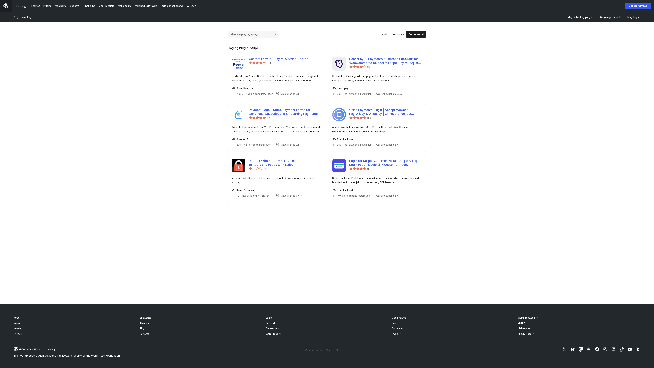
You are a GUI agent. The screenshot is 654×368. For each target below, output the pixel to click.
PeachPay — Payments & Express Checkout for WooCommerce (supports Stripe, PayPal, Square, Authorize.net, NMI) (385, 61)
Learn (269, 317)
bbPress (524, 328)
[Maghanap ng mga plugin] (274, 34)
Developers (272, 328)
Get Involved (399, 317)
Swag (396, 333)
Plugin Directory (23, 17)
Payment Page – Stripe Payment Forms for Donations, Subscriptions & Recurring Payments (283, 112)
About (17, 317)
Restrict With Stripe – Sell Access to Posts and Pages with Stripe (273, 162)
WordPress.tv (275, 333)
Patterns (144, 333)
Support (270, 323)
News (17, 323)
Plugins (144, 328)
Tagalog (50, 349)
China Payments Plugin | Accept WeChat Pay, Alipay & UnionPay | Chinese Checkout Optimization (380, 112)
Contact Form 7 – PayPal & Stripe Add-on (278, 59)
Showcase (145, 317)
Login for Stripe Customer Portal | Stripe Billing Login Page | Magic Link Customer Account (383, 162)
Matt (522, 323)
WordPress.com (528, 317)
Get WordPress (638, 5)
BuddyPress (526, 333)
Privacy (18, 333)
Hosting (18, 328)
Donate (397, 328)
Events (395, 323)
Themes (144, 323)
